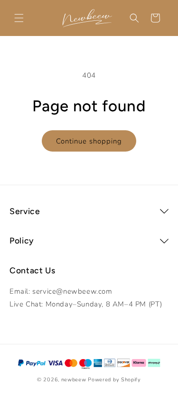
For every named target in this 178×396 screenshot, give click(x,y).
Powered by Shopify (114, 379)
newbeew (73, 379)
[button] (19, 18)
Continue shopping (89, 141)
